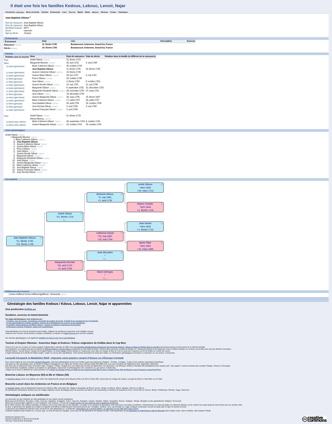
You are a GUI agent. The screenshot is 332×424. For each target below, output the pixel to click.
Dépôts (80, 12)
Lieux (64, 12)
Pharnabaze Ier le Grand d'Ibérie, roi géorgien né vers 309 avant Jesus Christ (107, 409)
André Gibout (40, 59)
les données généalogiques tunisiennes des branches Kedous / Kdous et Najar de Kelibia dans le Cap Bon (117, 347)
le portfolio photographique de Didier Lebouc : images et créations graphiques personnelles (43, 325)
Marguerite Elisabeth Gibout (48, 91)
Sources (72, 12)
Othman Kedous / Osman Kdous (58, 349)
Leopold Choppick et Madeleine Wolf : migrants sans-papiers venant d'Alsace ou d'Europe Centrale (64, 358)
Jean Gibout (41, 81)
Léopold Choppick (42, 362)
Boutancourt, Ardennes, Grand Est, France (92, 44)
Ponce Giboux (42, 78)
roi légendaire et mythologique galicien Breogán (145, 411)
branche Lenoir (14, 388)
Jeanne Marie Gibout (45, 75)
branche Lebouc (14, 379)
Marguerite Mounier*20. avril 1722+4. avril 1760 (65, 265)
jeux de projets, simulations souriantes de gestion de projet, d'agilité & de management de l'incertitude (56, 321)
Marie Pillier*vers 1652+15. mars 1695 (145, 245)
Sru (43, 411)
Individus (20, 12)
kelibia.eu (30, 309)
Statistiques (123, 12)
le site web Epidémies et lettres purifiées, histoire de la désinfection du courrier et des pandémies (45, 323)
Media (87, 12)
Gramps (17, 417)
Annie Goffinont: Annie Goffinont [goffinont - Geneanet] (38, 294)
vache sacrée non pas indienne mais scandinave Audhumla (94, 403)
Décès (10, 48)
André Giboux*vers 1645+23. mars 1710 (145, 187)
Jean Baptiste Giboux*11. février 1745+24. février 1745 (24, 241)
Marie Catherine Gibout (46, 100)
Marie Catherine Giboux (46, 66)
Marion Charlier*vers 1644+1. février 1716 (145, 207)
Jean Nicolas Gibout (45, 106)
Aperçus (95, 12)
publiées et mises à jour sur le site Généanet (57, 338)
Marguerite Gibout (44, 87)
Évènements (55, 12)
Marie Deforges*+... (105, 275)
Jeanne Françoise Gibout (47, 109)
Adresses (104, 12)
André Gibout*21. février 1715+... (64, 216)
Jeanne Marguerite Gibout (47, 97)
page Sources (69, 333)
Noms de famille (32, 12)
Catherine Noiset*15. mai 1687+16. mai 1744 (105, 236)
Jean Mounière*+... (105, 255)
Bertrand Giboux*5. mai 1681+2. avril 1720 (104, 197)
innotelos (10, 321)
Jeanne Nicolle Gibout (46, 84)
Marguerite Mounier (42, 63)
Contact (113, 12)
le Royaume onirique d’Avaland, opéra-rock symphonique (29, 327)
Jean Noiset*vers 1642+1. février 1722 (145, 226)
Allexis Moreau (40, 119)
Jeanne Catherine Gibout (47, 72)
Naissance (12, 45)
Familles (44, 12)
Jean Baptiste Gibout (45, 103)
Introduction (10, 12)
